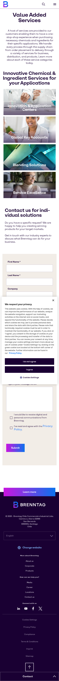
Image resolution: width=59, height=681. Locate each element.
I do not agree (29, 361)
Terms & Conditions (29, 642)
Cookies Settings (31, 377)
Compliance (29, 634)
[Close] (53, 300)
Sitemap (29, 656)
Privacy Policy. (15, 353)
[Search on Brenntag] (43, 4)
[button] (54, 676)
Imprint (29, 649)
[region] (30, 340)
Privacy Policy (29, 627)
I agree (29, 369)
